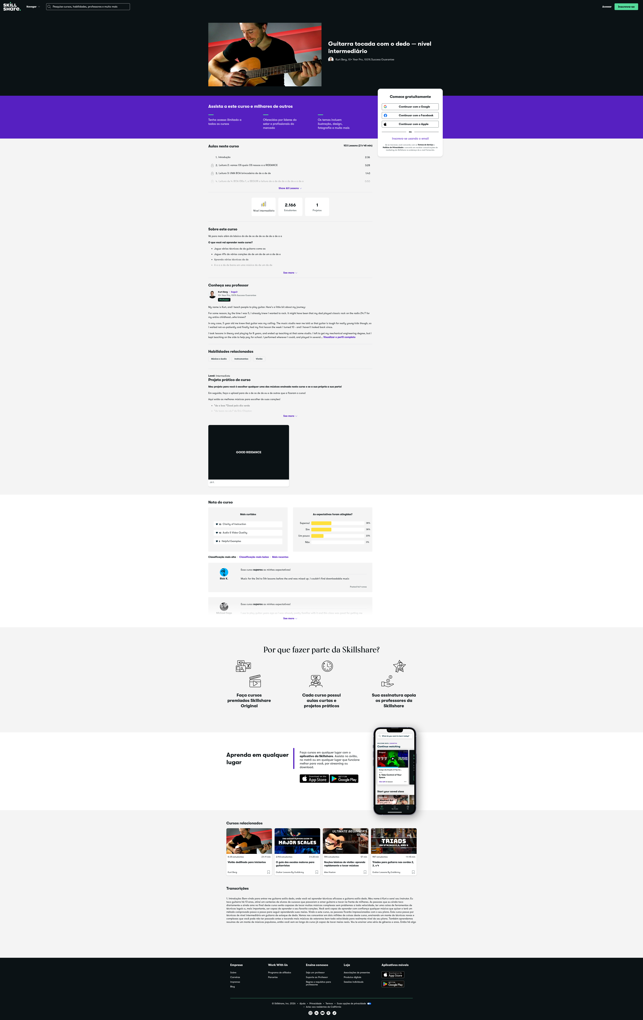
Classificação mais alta (222, 557)
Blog (232, 986)
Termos (329, 1003)
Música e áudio (219, 359)
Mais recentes (279, 557)
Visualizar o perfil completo (339, 337)
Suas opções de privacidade (351, 1003)
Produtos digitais (352, 977)
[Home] (12, 7)
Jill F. (212, 482)
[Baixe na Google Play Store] (345, 778)
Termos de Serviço (425, 145)
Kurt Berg (228, 292)
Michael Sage (224, 613)
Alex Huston (330, 872)
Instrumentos (241, 359)
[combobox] (88, 6)
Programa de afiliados (279, 972)
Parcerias (273, 977)
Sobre (233, 972)
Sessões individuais (353, 982)
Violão (259, 359)
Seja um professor (315, 972)
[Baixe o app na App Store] (397, 975)
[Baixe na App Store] (313, 778)
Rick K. (224, 578)
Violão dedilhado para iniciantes (247, 862)
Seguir (234, 292)
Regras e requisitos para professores (318, 983)
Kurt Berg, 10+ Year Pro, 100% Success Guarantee (365, 59)
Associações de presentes (357, 972)
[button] (39, 6)
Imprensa (235, 982)
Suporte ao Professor (317, 977)
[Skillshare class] (249, 841)
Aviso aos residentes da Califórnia (323, 1007)
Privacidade (315, 1003)
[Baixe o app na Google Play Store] (397, 984)
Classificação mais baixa (254, 557)
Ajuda (302, 1003)
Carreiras (235, 977)
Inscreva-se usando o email (410, 138)
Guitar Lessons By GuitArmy (290, 872)
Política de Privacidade (393, 147)
